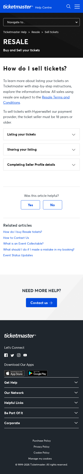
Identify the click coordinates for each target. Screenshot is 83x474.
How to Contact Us (16, 238)
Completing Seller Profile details (31, 164)
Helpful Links (13, 403)
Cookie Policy (41, 452)
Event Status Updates (18, 255)
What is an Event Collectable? (23, 243)
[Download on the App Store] (14, 375)
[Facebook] (6, 355)
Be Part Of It (13, 413)
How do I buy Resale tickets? (22, 232)
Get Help (10, 382)
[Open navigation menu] (76, 6)
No (52, 205)
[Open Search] (68, 6)
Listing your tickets (21, 134)
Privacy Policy (41, 446)
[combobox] (41, 22)
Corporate (12, 423)
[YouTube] (25, 355)
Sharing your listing (22, 149)
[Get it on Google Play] (37, 375)
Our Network (14, 393)
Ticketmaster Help (15, 32)
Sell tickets (52, 32)
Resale (35, 32)
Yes (30, 205)
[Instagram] (18, 355)
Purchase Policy (42, 440)
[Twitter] (12, 355)
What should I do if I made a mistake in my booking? (38, 249)
